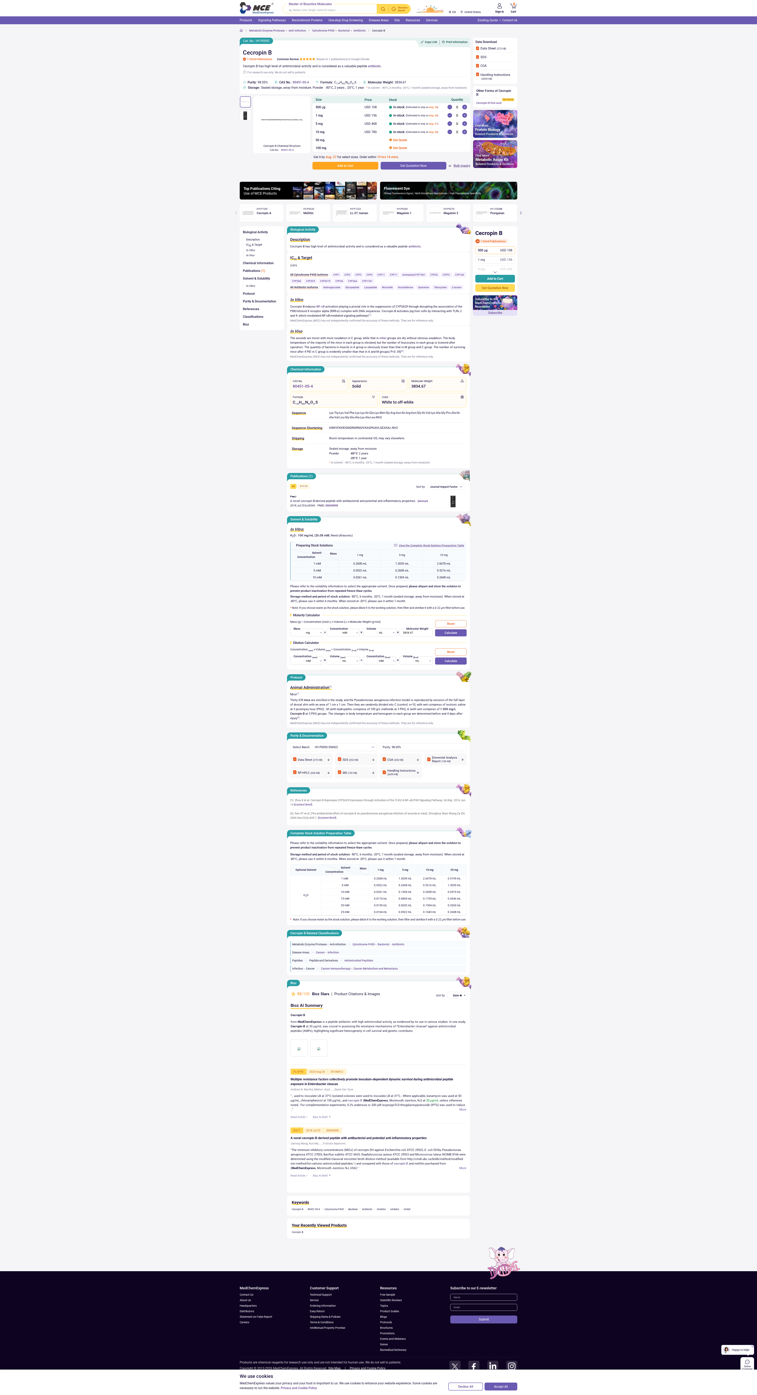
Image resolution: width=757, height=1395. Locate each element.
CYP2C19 (325, 281)
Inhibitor (381, 1225)
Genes (384, 1360)
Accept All (501, 1386)
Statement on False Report (256, 1332)
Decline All (465, 1386)
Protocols (386, 1338)
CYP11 (381, 274)
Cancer (320, 952)
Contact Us (246, 1310)
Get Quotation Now (495, 288)
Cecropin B (378, 30)
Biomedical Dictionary (393, 1366)
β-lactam (456, 287)
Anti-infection (297, 30)
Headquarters (248, 1321)
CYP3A (339, 281)
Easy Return (317, 1327)
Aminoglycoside (331, 287)
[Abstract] (423, 501)
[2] (402, 351)
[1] (370, 315)
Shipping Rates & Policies (325, 1332)
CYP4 (369, 274)
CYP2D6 (296, 281)
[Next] (521, 213)
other (382, 338)
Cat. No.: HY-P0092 (256, 41)
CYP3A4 (352, 281)
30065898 (331, 505)
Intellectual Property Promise (327, 1344)
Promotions (387, 1349)
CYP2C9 (310, 281)
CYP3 (358, 274)
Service (314, 1316)
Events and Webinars (393, 1355)
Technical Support (321, 1310)
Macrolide (387, 287)
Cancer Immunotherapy (336, 968)
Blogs (383, 1332)
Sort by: (420, 486)
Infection (333, 952)
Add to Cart (495, 279)
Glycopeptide (352, 287)
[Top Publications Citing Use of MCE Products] (308, 198)
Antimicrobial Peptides (358, 960)
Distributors (247, 1327)
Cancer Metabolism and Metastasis (375, 968)
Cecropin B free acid (489, 102)
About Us (245, 1316)
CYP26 (434, 274)
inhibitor (394, 1225)
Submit (484, 1335)
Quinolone (423, 287)
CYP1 (336, 274)
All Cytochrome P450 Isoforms (309, 274)
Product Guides (389, 1327)
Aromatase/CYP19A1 (413, 274)
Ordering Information (323, 1321)
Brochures (386, 1344)
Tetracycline (440, 287)
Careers (244, 1338)
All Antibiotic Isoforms (304, 287)
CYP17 (393, 274)
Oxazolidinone (405, 287)
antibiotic (374, 66)
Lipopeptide (370, 287)
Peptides (297, 960)
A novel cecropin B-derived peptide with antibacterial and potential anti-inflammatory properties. (353, 501)
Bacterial (344, 30)
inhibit (407, 1225)
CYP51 (446, 274)
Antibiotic (359, 30)
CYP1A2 (459, 274)
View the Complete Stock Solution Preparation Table (431, 545)
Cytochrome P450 (323, 30)
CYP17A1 (367, 281)
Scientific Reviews (391, 1316)
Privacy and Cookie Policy (299, 1388)
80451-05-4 (301, 82)
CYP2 (347, 274)
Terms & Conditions (322, 1338)
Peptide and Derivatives (323, 960)
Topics (384, 1321)
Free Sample (387, 1310)
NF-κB (320, 306)
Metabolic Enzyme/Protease (267, 30)
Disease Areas (300, 952)
